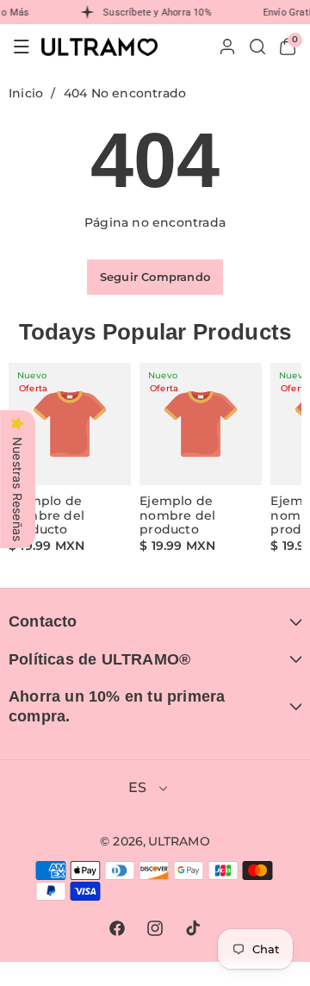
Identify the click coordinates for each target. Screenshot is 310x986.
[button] (21, 46)
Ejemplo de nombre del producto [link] (46, 515)
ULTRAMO (179, 841)
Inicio (26, 93)
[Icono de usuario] (227, 46)
